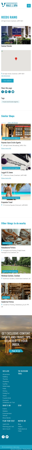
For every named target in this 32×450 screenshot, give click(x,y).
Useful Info (6, 424)
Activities (6, 297)
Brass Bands (7, 418)
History (5, 391)
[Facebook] (3, 438)
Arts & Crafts (7, 243)
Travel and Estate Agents (10, 102)
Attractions (6, 374)
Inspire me (22, 421)
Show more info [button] (6, 148)
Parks (4, 388)
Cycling (5, 384)
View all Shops (13, 123)
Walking (5, 377)
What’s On (6, 405)
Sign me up (16, 351)
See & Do (6, 371)
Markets (5, 411)
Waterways (6, 386)
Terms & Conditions (16, 449)
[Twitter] (7, 438)
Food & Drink (7, 398)
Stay (20, 405)
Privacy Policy (27, 449)
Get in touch (6, 429)
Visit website (7, 81)
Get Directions (5, 76)
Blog (19, 424)
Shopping (6, 381)
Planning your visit (8, 426)
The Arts (5, 379)
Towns (5, 396)
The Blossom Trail (23, 372)
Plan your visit (9, 421)
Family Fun (6, 393)
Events (5, 409)
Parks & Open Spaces (10, 271)
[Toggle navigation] (29, 5)
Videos (20, 426)
